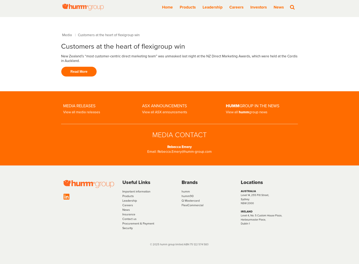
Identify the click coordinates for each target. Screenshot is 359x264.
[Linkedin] (66, 196)
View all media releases (81, 112)
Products (188, 7)
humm (186, 191)
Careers (236, 7)
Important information (136, 191)
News (279, 7)
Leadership (213, 7)
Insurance (128, 214)
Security (127, 228)
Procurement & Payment (138, 223)
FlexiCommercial (192, 205)
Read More (78, 71)
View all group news (246, 112)
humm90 (188, 196)
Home (167, 7)
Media (67, 35)
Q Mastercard (191, 200)
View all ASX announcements (164, 112)
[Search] (292, 7)
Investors (258, 7)
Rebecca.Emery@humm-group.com (184, 151)
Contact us (129, 219)
